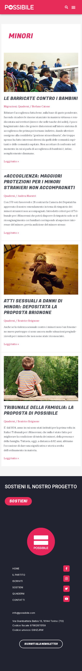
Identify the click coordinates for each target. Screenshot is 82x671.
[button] (66, 7)
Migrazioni (10, 106)
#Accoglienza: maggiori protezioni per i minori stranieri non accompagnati (39, 182)
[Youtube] (66, 599)
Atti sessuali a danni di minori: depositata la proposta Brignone (33, 307)
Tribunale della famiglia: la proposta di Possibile (39, 410)
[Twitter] (66, 589)
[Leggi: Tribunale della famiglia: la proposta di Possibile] (41, 378)
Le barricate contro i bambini (41, 98)
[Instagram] (66, 578)
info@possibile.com (23, 612)
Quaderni (23, 106)
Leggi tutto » (11, 161)
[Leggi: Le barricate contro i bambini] (41, 71)
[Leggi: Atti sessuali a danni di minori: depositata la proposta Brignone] (41, 269)
